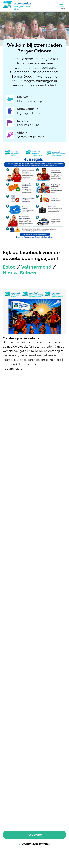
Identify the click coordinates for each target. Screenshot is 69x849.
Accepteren (35, 834)
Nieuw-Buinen (19, 272)
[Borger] (18, 5)
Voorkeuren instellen (36, 844)
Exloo (9, 267)
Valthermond (36, 267)
